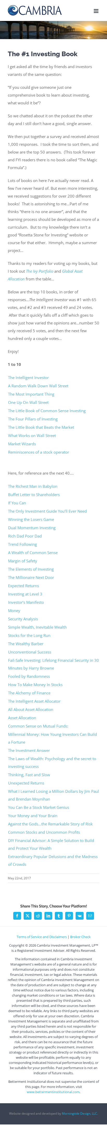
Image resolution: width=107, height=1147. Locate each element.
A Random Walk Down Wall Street (38, 385)
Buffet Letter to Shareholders (34, 494)
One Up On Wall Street (28, 402)
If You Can (17, 502)
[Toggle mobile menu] (96, 11)
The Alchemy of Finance (29, 692)
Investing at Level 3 (25, 594)
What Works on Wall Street (32, 435)
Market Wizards (22, 443)
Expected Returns (23, 585)
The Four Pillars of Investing (33, 419)
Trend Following (22, 544)
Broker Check (80, 936)
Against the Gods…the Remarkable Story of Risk (50, 823)
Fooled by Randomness (29, 676)
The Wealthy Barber (25, 643)
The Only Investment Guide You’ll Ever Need (47, 511)
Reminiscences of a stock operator (38, 452)
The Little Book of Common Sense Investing (47, 410)
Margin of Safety (22, 560)
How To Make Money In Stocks (36, 684)
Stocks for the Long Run (29, 635)
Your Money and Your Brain (32, 815)
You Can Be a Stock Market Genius (39, 807)
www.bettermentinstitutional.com (53, 1092)
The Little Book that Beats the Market (41, 427)
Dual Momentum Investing (32, 527)
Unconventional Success (29, 652)
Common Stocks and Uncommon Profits (44, 832)
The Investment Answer (29, 750)
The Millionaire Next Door (31, 577)
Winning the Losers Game (31, 519)
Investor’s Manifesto (26, 602)
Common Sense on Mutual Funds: (38, 726)
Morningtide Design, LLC (79, 1113)
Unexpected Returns (26, 783)
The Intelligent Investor (28, 377)
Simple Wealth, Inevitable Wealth (37, 627)
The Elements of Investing (31, 569)
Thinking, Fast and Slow (29, 774)
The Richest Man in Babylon (32, 486)
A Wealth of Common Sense (33, 552)
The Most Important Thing (31, 394)
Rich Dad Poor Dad (25, 536)
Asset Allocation (22, 717)
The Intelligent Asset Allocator (34, 701)
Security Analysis (23, 618)
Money (14, 610)
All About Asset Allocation (30, 709)
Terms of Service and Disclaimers (42, 936)
